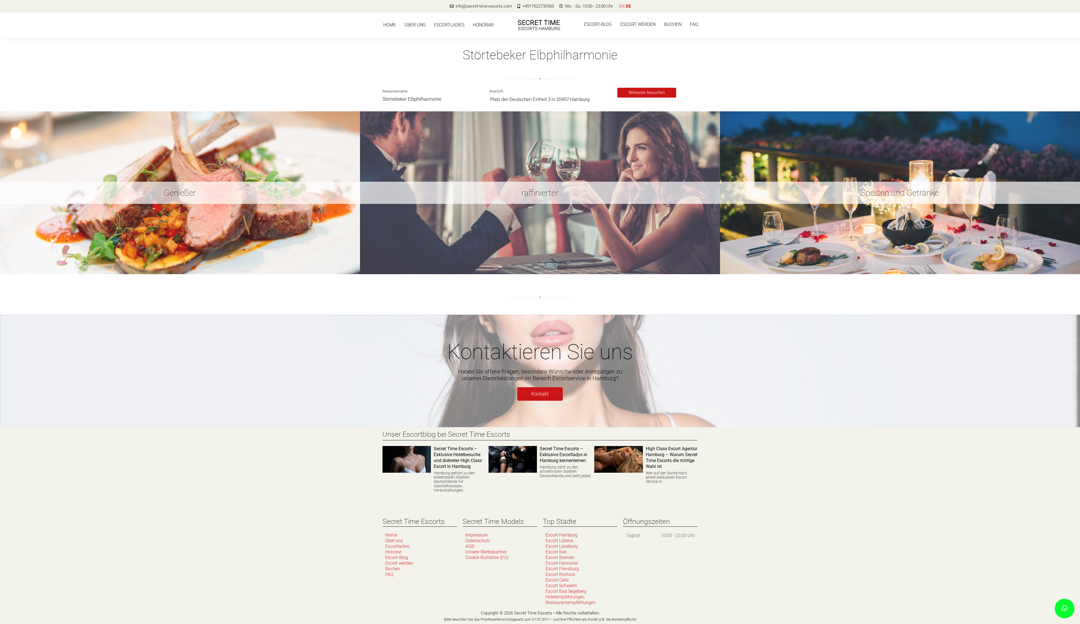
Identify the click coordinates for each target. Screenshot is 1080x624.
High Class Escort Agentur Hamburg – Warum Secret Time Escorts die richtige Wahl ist (672, 457)
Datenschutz (477, 540)
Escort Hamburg (562, 535)
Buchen (672, 24)
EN (622, 6)
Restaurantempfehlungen (571, 602)
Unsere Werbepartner (486, 552)
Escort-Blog (598, 24)
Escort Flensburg (562, 568)
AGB (469, 546)
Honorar (483, 25)
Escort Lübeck (559, 540)
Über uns (415, 25)
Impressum (476, 535)
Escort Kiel (556, 552)
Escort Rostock (560, 574)
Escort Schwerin (561, 585)
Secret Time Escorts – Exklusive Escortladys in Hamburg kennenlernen (563, 454)
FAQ (694, 24)
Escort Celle (557, 580)
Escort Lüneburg (562, 546)
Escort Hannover (562, 563)
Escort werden (638, 24)
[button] (646, 93)
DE (628, 6)
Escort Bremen (560, 557)
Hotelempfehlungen (565, 597)
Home (389, 25)
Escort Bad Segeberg (566, 591)
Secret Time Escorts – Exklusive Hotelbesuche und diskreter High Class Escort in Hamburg (458, 457)
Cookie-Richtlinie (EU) (486, 557)
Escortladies (449, 25)
